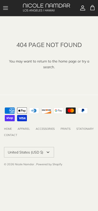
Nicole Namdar (25, 164)
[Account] (81, 8)
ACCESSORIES (45, 128)
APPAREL (24, 128)
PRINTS (66, 128)
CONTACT (10, 135)
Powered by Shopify (49, 164)
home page (68, 61)
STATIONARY (85, 128)
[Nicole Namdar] (46, 8)
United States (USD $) (25, 152)
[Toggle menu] (5, 8)
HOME (8, 128)
